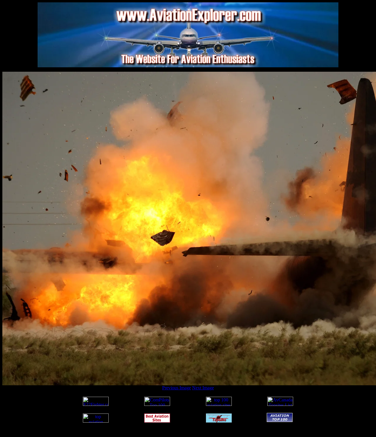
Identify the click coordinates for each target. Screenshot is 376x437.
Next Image (203, 387)
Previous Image (176, 387)
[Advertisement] (188, 69)
